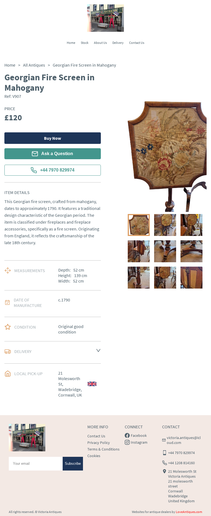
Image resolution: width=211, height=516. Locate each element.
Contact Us (136, 43)
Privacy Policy (98, 442)
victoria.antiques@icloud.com (184, 440)
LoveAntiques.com (189, 512)
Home (71, 43)
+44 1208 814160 (181, 462)
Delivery (118, 43)
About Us (100, 43)
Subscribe (73, 463)
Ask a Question (57, 153)
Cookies (93, 455)
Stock (84, 43)
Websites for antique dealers (151, 512)
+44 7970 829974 (57, 170)
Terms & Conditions (103, 449)
